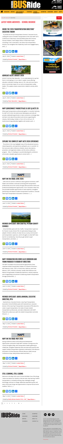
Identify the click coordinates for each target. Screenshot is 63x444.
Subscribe (50, 12)
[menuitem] (2, 11)
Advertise (43, 12)
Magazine (6, 12)
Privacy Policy (45, 439)
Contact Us (35, 421)
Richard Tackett (12, 60)
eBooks (13, 12)
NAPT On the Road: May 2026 (12, 339)
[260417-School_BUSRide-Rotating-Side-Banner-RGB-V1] (52, 48)
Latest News (20, 56)
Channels (29, 12)
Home (23, 414)
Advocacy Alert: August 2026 (13, 75)
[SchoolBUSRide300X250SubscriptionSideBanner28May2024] (52, 66)
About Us (34, 419)
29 (18, 403)
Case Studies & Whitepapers (20, 12)
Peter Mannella (12, 101)
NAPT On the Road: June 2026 (13, 179)
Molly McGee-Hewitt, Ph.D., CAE (17, 399)
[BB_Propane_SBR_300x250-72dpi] (52, 29)
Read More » (22, 60)
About (56, 12)
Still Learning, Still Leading (12, 374)
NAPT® (60, 12)
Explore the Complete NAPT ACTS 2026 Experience (20, 141)
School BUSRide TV (36, 12)
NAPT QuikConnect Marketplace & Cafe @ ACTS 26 (20, 108)
